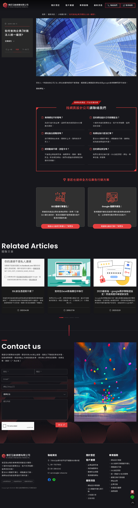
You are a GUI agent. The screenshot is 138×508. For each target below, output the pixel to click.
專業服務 (84, 5)
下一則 (24, 49)
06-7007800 (55, 464)
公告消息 (91, 498)
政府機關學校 (93, 468)
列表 (17, 49)
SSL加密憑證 (115, 470)
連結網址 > (40, 88)
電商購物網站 (93, 475)
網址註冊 (114, 481)
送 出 (60, 425)
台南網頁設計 (7, 481)
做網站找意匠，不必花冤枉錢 (86, 102)
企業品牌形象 (93, 465)
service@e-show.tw (58, 473)
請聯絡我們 (98, 108)
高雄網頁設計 (18, 481)
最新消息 (98, 5)
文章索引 (8, 41)
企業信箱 (114, 484)
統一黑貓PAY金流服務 (119, 474)
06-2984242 (55, 469)
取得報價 (129, 5)
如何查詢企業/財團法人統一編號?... (82, 14)
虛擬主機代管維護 (118, 477)
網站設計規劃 (116, 460)
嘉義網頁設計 (28, 481)
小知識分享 (62, 14)
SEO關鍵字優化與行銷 (95, 490)
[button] (61, 317)
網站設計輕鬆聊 (94, 485)
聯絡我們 (113, 5)
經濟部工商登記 (87, 83)
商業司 (116, 83)
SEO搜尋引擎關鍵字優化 (120, 463)
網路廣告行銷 (116, 467)
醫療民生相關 (93, 472)
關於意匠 (55, 5)
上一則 (9, 49)
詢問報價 (114, 491)
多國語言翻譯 (116, 488)
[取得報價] (132, 492)
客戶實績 (69, 5)
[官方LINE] (132, 497)
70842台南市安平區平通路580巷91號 (64, 460)
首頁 (43, 14)
